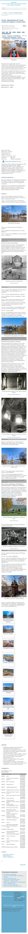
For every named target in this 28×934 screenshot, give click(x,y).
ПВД (10, 32)
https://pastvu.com (7, 855)
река (7, 32)
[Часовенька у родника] (8, 729)
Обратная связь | (17, 905)
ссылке (22, 896)
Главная (5, 905)
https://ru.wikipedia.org (8, 857)
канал (19, 897)
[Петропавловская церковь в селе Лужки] (8, 686)
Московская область (6, 33)
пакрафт (18, 32)
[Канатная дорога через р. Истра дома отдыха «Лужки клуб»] (8, 701)
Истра (23, 32)
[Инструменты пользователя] (25, 26)
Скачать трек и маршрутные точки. (13, 161)
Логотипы (10, 905)
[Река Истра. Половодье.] (8, 629)
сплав (3, 32)
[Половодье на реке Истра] (8, 657)
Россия (14, 32)
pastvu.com (16, 283)
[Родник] (8, 715)
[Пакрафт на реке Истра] (8, 672)
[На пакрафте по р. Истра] (8, 643)
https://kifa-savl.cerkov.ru (16, 394)
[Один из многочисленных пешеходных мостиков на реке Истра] (8, 614)
